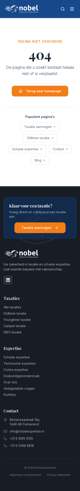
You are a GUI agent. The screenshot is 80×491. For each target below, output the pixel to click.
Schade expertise (25, 149)
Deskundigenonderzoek (22, 376)
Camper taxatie (15, 326)
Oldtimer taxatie (38, 138)
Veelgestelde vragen (19, 388)
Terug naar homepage (43, 91)
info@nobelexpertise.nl (27, 431)
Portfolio (10, 395)
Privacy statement (58, 474)
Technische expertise (20, 363)
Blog (38, 160)
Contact (58, 149)
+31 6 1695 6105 (21, 438)
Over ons (10, 382)
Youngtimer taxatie (17, 320)
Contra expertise (16, 370)
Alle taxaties (12, 307)
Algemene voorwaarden (25, 474)
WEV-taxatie (13, 332)
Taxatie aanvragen (38, 127)
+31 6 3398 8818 (22, 445)
